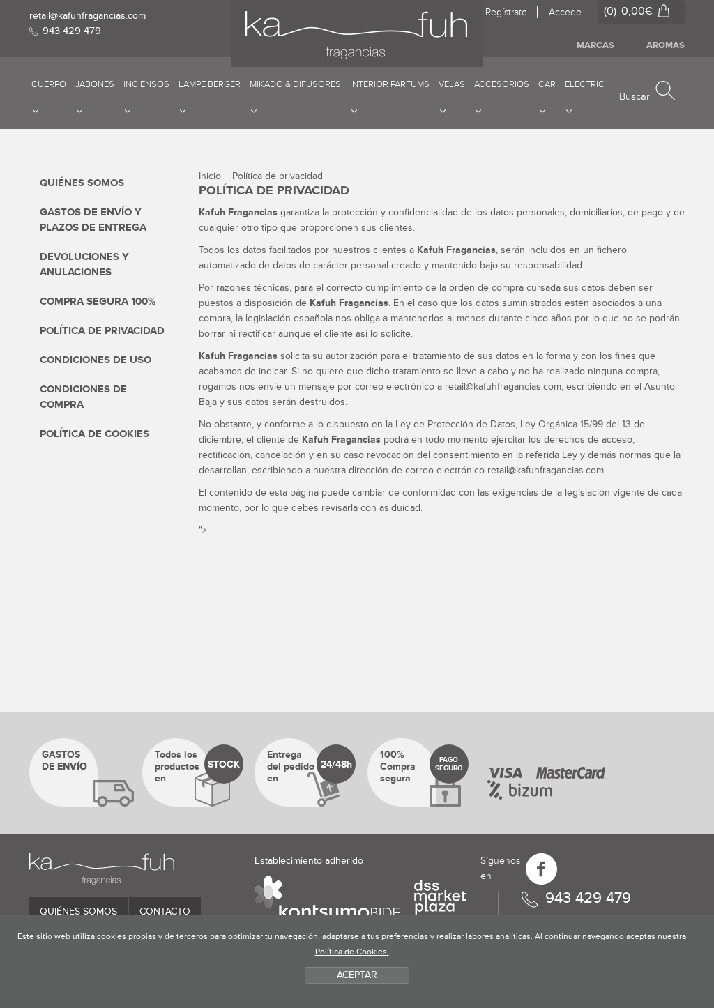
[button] (647, 92)
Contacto (164, 911)
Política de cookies (94, 434)
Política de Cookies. (352, 952)
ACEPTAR (357, 975)
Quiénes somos (82, 183)
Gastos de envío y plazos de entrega (93, 220)
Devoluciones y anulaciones (84, 264)
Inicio (210, 176)
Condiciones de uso (95, 360)
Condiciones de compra (83, 397)
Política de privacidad (102, 330)
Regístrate (506, 12)
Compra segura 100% (97, 301)
